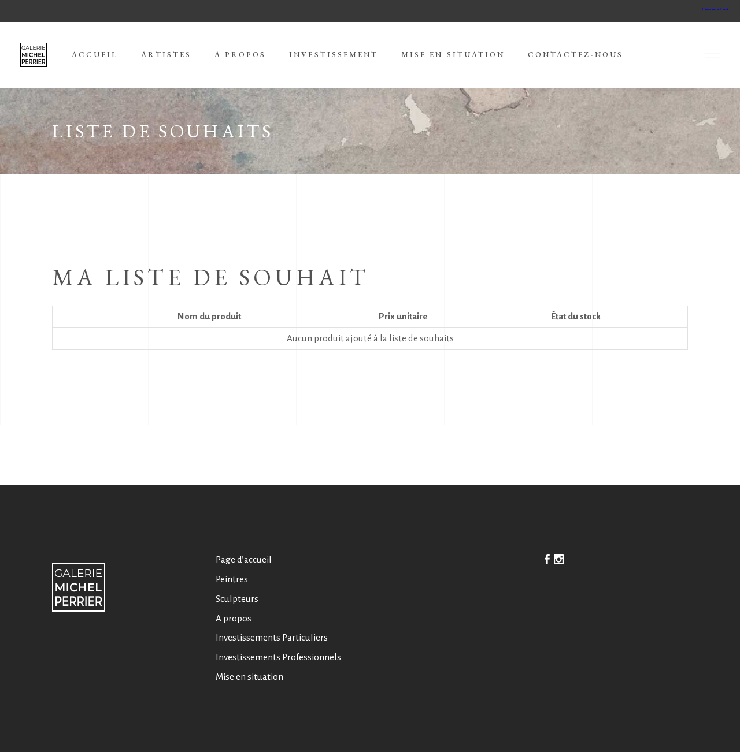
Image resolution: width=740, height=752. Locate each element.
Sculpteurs (237, 599)
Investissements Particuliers (272, 637)
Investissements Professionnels (278, 657)
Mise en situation (249, 677)
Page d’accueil (244, 559)
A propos (233, 618)
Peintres (232, 579)
